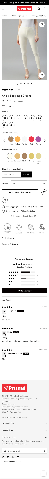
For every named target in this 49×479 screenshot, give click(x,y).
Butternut (17, 161)
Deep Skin (39, 162)
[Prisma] (24, 8)
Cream (10, 161)
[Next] (44, 140)
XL (32, 118)
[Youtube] (18, 457)
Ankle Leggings (18, 15)
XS (5, 118)
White (24, 144)
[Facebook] (8, 457)
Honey (31, 161)
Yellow (17, 144)
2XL (39, 118)
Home (4, 15)
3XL (4, 125)
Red (31, 144)
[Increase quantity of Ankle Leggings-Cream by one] (44, 183)
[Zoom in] (42, 75)
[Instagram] (13, 457)
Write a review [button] (24, 290)
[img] (7, 307)
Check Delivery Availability (12, 169)
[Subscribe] (44, 451)
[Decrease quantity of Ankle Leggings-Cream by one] (14, 183)
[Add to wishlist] (42, 24)
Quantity (5, 183)
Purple (38, 144)
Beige (11, 144)
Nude (24, 161)
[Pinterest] (3, 457)
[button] (44, 9)
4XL (11, 125)
